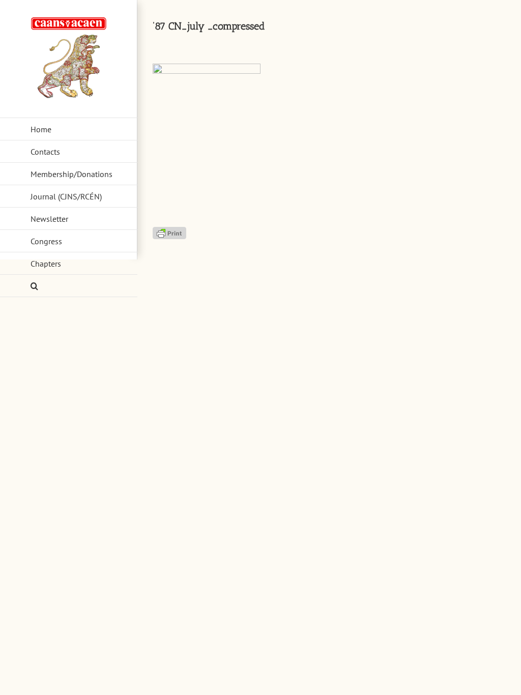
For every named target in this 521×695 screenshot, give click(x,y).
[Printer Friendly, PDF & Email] (169, 232)
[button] (68, 286)
